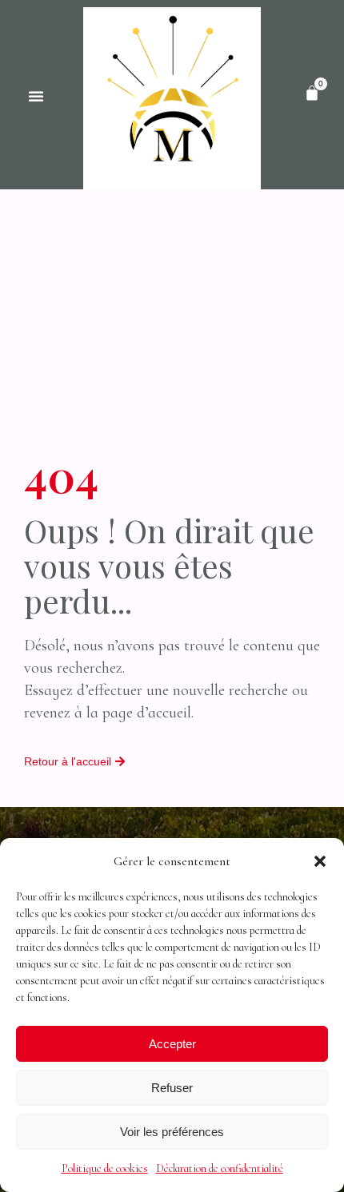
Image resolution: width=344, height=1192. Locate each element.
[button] (320, 861)
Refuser (172, 1088)
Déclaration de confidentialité (219, 1168)
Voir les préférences (172, 1131)
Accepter (172, 1044)
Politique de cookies (105, 1168)
